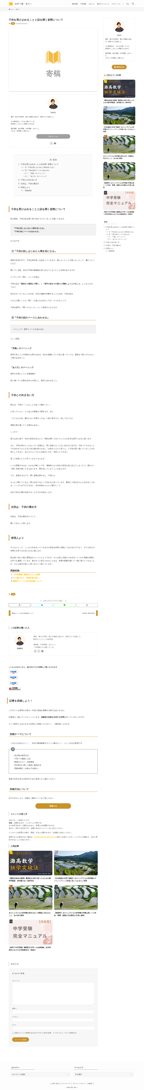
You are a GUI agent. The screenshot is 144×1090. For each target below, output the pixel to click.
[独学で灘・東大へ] (20, 4)
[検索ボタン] (133, 4)
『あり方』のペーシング (37, 176)
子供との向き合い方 (29, 179)
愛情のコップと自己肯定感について (27, 581)
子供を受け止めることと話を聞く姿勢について (40, 164)
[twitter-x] (51, 143)
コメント (15, 980)
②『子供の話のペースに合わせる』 (37, 170)
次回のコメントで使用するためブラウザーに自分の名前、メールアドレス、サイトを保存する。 (46, 1033)
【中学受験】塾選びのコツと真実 (26, 574)
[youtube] (55, 143)
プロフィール (53, 136)
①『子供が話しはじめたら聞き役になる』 (40, 167)
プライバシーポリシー (79, 1083)
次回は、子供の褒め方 (30, 183)
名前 (14, 1008)
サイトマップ (66, 1083)
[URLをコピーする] (87, 605)
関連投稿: (28, 190)
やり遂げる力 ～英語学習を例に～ (27, 577)
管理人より (25, 187)
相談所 (90, 1083)
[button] (19, 605)
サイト (14, 1025)
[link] (35, 651)
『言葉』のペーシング (37, 173)
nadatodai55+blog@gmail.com (45, 837)
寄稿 (13, 23)
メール (15, 1016)
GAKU (20, 648)
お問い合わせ (56, 1083)
